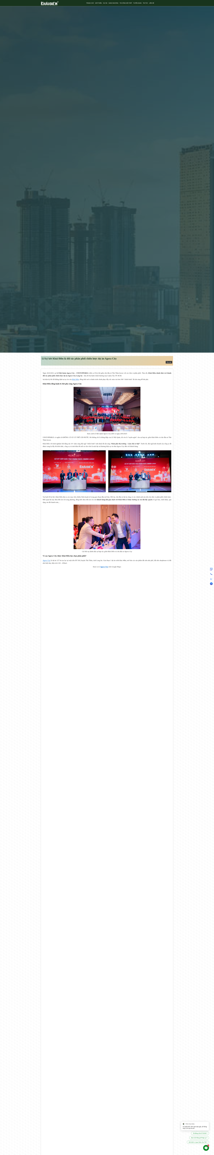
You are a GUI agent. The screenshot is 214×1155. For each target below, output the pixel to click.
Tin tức (145, 3)
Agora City (46, 560)
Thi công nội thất (126, 3)
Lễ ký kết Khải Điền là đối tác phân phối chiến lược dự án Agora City (79, 358)
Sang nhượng (113, 3)
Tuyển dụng (137, 3)
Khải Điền (75, 379)
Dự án (105, 3)
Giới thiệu (98, 3)
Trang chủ (90, 3)
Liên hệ (151, 3)
